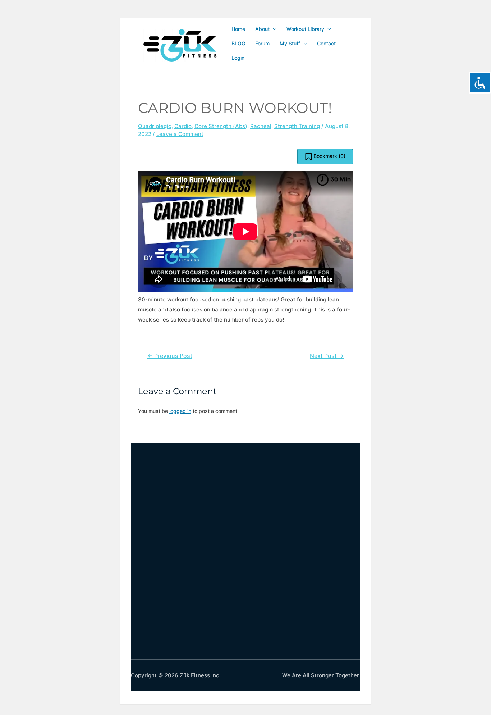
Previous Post (169, 355)
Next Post (327, 355)
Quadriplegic (154, 126)
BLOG (238, 43)
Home (238, 29)
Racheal (260, 126)
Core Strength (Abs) (220, 126)
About (262, 29)
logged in (180, 411)
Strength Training (297, 126)
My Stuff (290, 43)
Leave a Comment (179, 134)
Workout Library (305, 29)
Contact (326, 43)
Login (237, 58)
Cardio (183, 126)
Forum (262, 43)
